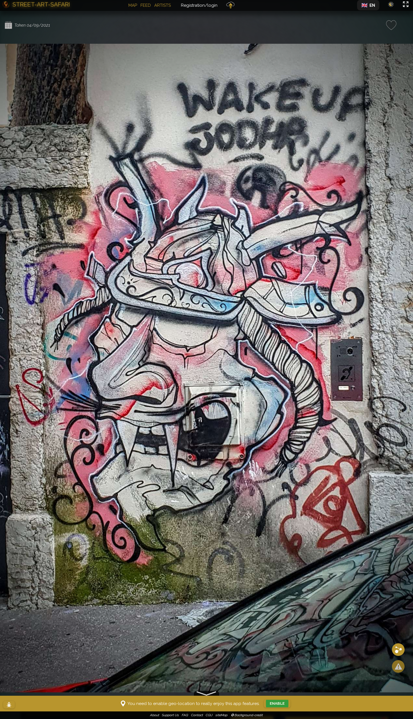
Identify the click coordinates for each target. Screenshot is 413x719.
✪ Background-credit (246, 715)
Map (132, 5)
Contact (197, 715)
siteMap (221, 715)
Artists (162, 5)
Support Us (170, 715)
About (154, 715)
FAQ (185, 715)
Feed (145, 5)
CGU (209, 715)
